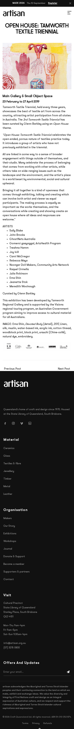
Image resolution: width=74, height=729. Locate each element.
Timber (7, 479)
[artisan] (16, 383)
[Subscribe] (68, 672)
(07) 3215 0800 (11, 647)
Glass (6, 456)
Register (52, 3)
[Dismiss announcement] (70, 3)
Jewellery (8, 471)
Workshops (9, 541)
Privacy (36, 723)
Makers (7, 518)
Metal (6, 486)
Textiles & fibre (12, 463)
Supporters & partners (16, 572)
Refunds (47, 723)
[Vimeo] (23, 423)
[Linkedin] (31, 423)
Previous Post (12, 369)
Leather (7, 494)
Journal (7, 549)
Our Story (9, 526)
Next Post (64, 369)
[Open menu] (65, 13)
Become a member (13, 564)
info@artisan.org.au (14, 643)
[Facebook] (6, 423)
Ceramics (8, 448)
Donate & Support (14, 556)
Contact (8, 579)
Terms (25, 723)
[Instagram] (15, 423)
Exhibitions (9, 533)
